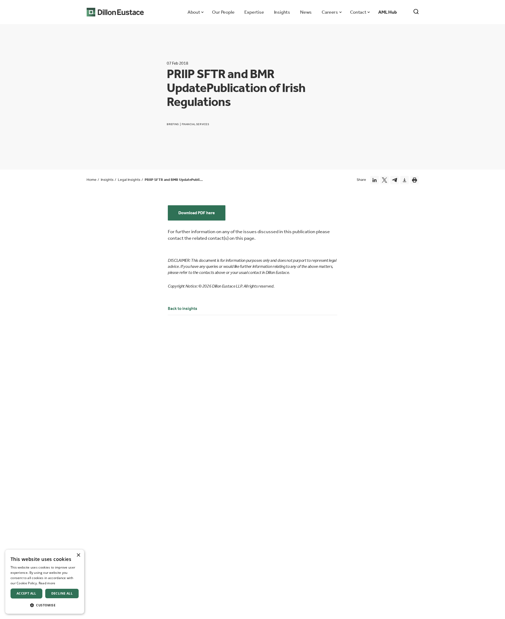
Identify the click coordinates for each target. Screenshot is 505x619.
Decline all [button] (62, 593)
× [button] (78, 555)
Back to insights (182, 308)
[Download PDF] (404, 180)
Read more (47, 583)
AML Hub (387, 12)
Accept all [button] (26, 593)
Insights (282, 12)
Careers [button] (330, 12)
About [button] (194, 12)
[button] (45, 605)
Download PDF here (196, 212)
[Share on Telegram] (394, 180)
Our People (223, 12)
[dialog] (44, 582)
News (306, 12)
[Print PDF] (414, 180)
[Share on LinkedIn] (374, 180)
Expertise (254, 12)
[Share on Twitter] (384, 180)
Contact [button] (358, 12)
